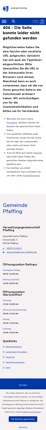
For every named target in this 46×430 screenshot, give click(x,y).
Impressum (23, 427)
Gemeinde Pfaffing (15, 208)
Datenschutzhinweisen (31, 412)
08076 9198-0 (14, 248)
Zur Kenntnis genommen (23, 419)
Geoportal (10, 357)
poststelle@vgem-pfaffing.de (22, 252)
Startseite (12, 122)
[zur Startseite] (15, 9)
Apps (8, 367)
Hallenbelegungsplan (15, 362)
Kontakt (23, 385)
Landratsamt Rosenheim (16, 352)
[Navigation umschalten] (4, 21)
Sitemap (37, 152)
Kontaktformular (31, 175)
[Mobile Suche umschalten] (13, 21)
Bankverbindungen (14, 346)
